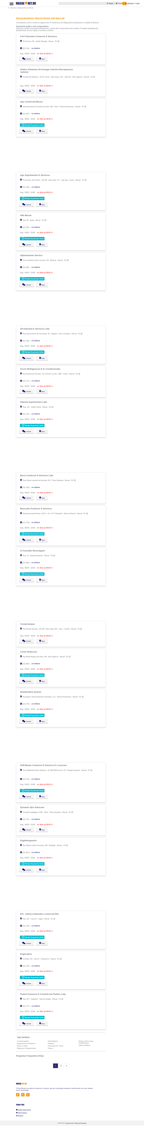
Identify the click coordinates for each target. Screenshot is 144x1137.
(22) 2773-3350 (28, 1006)
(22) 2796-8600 (28, 966)
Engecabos (26, 954)
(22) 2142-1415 (28, 414)
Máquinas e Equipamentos (26, 1048)
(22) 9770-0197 (28, 779)
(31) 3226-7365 (28, 341)
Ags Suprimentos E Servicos (35, 175)
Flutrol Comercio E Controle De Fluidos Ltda (43, 994)
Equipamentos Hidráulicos (26, 1043)
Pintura (50, 1048)
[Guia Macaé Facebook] (18, 1095)
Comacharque (27, 624)
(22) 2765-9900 (28, 522)
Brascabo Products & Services (36, 508)
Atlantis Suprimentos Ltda (34, 402)
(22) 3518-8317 (28, 852)
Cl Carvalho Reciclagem (32, 550)
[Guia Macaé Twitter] (23, 1095)
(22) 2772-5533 (28, 381)
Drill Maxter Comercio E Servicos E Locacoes (43, 765)
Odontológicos (53, 1041)
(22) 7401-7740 (28, 48)
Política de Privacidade (80, 1123)
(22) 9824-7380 (28, 664)
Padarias (51, 1043)
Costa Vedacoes (29, 651)
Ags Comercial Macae (31, 101)
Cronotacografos (23, 1041)
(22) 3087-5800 (28, 267)
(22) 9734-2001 (28, 926)
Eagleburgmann (28, 840)
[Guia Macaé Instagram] (28, 1095)
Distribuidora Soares (31, 692)
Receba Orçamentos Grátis (34, 125)
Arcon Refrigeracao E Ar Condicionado (40, 369)
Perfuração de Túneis (55, 1046)
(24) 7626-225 (27, 487)
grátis (138, 3)
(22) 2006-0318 (28, 187)
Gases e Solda (22, 1046)
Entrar (111, 3)
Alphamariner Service (31, 255)
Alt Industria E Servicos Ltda (35, 328)
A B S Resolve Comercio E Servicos (39, 36)
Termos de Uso (69, 1123)
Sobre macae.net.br (24, 1110)
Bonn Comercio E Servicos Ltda (37, 475)
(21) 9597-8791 (28, 114)
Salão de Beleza (84, 1045)
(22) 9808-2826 (28, 563)
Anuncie (20, 1115)
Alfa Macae (26, 215)
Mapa (42, 59)
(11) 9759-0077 (27, 227)
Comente (27, 59)
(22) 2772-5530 (28, 819)
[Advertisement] (61, 154)
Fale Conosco (22, 1113)
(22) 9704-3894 (28, 704)
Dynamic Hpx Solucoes (32, 807)
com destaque (129, 3)
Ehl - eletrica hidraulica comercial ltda (39, 914)
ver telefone (35, 48)
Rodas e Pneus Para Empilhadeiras (86, 1042)
